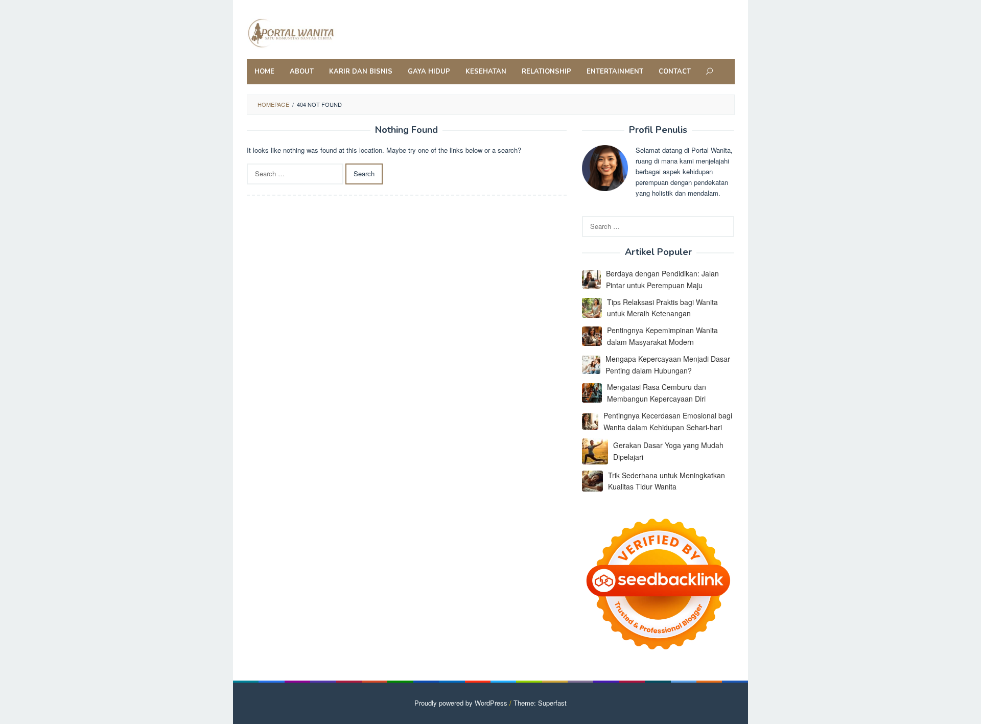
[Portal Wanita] (313, 32)
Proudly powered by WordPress (460, 703)
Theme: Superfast (540, 703)
